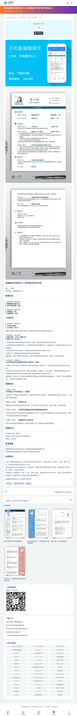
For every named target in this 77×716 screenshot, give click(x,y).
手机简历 (23, 714)
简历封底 (38, 684)
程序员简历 (16, 681)
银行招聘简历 (38, 694)
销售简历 (59, 694)
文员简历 (16, 674)
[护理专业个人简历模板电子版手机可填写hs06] (15, 561)
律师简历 (16, 667)
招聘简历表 (38, 670)
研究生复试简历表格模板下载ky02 (16, 628)
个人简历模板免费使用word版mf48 (17, 635)
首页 (14, 17)
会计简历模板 (59, 650)
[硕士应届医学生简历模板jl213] (15, 523)
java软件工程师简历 (16, 646)
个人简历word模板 (38, 646)
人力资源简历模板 (16, 650)
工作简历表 (38, 660)
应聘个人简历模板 (8, 11)
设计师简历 (16, 691)
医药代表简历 (38, 653)
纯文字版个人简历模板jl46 (59, 541)
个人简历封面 (59, 646)
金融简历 (28, 483)
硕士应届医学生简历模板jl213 (13, 541)
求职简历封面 (59, 674)
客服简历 (16, 660)
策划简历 (59, 681)
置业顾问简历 (59, 684)
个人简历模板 (21, 17)
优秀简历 (38, 650)
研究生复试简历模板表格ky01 (15, 625)
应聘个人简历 (59, 663)
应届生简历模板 (38, 663)
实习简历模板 (59, 656)
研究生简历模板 (18, 483)
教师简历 (59, 670)
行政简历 (38, 688)
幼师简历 (16, 663)
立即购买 (39, 33)
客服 (54, 714)
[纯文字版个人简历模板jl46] (62, 523)
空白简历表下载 (38, 681)
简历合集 (16, 684)
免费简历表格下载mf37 (13, 632)
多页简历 (9, 483)
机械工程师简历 (38, 674)
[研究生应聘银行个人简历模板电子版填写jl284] (38, 523)
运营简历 (38, 691)
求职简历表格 (16, 677)
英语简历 (16, 688)
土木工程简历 (59, 653)
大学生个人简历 (38, 656)
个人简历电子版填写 (25, 706)
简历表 (38, 714)
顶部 (69, 714)
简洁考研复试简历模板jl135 (14, 622)
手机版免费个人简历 (38, 667)
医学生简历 (16, 653)
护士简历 (59, 667)
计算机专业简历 (60, 688)
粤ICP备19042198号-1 (38, 706)
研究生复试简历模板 (38, 677)
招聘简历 (16, 670)
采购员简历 (60, 691)
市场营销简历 (59, 660)
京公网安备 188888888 (51, 706)
